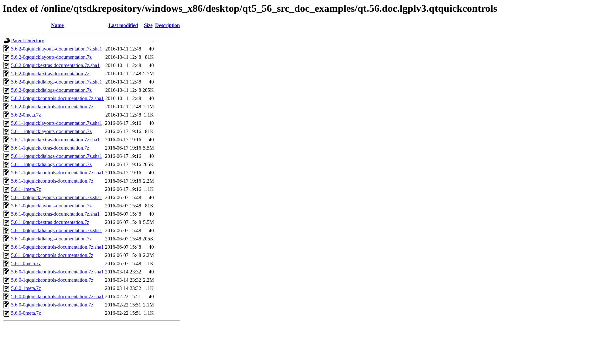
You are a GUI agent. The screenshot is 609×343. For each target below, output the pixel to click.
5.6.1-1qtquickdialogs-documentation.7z (51, 164)
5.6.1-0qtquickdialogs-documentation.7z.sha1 (56, 230)
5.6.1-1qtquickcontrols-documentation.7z (52, 181)
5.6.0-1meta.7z (26, 288)
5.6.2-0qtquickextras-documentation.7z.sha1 (55, 65)
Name (57, 25)
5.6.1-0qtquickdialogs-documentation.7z (51, 238)
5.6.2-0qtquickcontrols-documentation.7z (52, 106)
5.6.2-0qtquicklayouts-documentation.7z (51, 57)
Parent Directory (27, 40)
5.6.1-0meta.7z (26, 263)
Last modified (123, 25)
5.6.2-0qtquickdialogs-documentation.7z (51, 90)
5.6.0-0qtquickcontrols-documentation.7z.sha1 (57, 296)
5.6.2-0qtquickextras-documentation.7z (50, 73)
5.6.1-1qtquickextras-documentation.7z (50, 148)
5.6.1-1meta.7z (26, 189)
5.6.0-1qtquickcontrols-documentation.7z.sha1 (57, 271)
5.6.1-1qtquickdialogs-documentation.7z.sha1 (56, 156)
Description (167, 25)
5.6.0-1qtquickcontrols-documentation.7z (52, 280)
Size (148, 25)
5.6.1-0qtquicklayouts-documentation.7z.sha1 (56, 197)
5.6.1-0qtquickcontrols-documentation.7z (52, 255)
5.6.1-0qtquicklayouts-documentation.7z (51, 205)
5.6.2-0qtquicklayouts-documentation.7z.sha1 (56, 48)
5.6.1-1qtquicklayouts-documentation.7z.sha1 (56, 123)
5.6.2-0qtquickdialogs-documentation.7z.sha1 (56, 81)
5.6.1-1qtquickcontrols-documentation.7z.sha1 (57, 172)
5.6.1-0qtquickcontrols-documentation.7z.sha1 (57, 247)
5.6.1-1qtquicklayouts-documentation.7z (51, 131)
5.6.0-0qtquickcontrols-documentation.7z (52, 304)
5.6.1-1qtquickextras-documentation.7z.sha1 (55, 139)
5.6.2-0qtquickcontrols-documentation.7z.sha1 (57, 98)
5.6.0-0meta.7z (26, 313)
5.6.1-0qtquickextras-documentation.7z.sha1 (55, 214)
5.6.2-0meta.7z (26, 115)
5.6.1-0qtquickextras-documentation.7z (50, 222)
